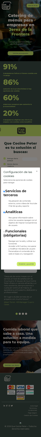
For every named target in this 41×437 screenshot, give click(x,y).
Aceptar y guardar (26, 264)
